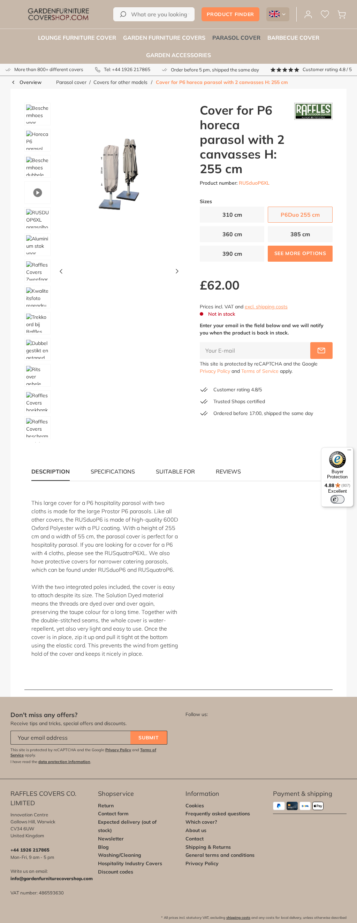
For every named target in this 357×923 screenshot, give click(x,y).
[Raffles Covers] (313, 139)
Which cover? (201, 822)
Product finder (230, 14)
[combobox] (154, 14)
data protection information (64, 761)
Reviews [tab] (228, 471)
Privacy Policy (215, 371)
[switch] (337, 499)
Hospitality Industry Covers (130, 863)
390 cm (232, 253)
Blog (103, 847)
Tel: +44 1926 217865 (127, 69)
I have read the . (50, 761)
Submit (148, 737)
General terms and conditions (220, 855)
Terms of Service (260, 371)
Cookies (194, 805)
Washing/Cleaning (119, 855)
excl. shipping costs (266, 306)
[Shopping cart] (342, 14)
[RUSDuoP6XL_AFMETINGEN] (118, 178)
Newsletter (111, 839)
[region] (99, 273)
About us (195, 830)
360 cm (232, 234)
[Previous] (61, 272)
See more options (300, 253)
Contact (194, 839)
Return (106, 805)
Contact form (113, 813)
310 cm (232, 214)
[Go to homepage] (58, 14)
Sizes (206, 202)
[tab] (113, 471)
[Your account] (308, 14)
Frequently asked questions (217, 813)
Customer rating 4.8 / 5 (327, 69)
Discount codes (115, 872)
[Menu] (349, 451)
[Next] (177, 272)
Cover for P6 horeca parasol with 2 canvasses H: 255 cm (222, 82)
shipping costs (238, 917)
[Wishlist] (325, 14)
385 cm (300, 234)
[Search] (123, 14)
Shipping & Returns (208, 847)
